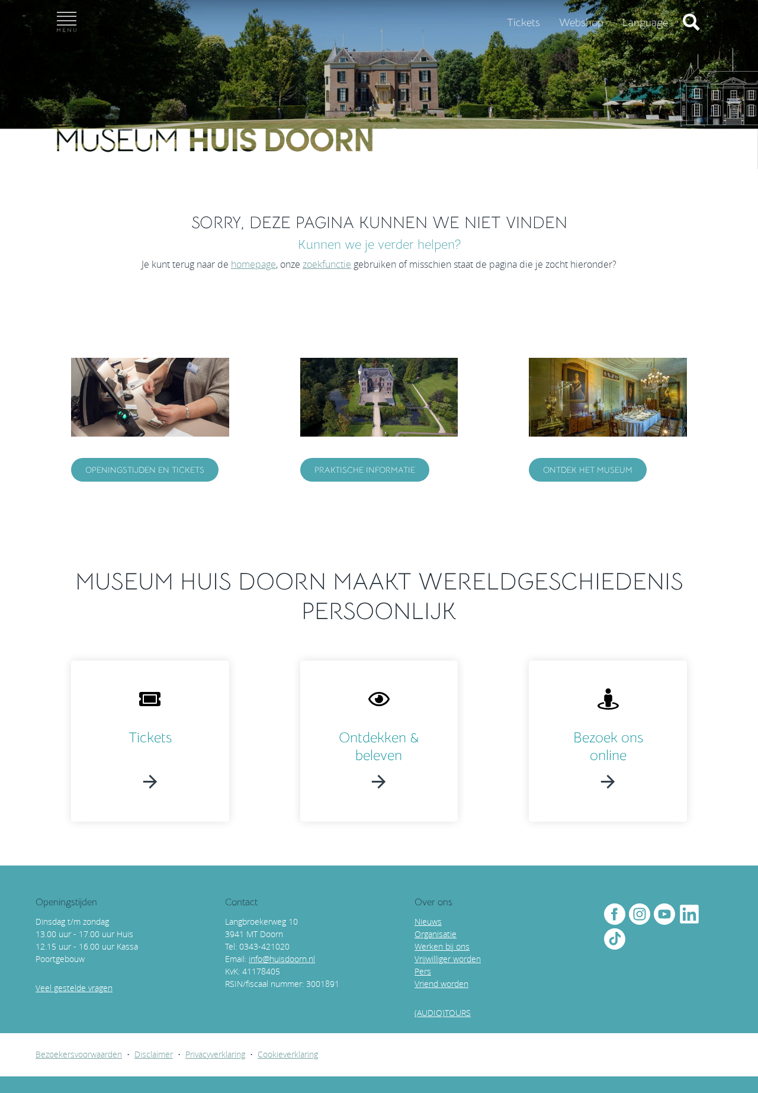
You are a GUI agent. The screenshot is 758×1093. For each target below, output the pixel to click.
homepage (253, 264)
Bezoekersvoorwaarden (79, 1054)
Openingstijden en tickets (144, 469)
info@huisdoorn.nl (282, 958)
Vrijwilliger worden (448, 958)
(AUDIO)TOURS (443, 1012)
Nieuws (428, 921)
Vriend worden (441, 983)
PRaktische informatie (364, 469)
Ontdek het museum (587, 469)
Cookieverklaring (288, 1054)
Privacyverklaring (215, 1054)
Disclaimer (153, 1054)
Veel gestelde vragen (74, 987)
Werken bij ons (442, 946)
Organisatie (436, 934)
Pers (423, 971)
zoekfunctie (327, 264)
